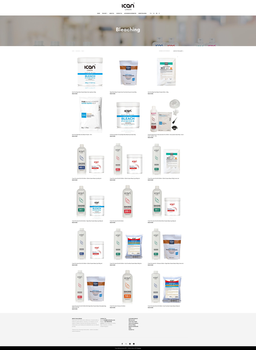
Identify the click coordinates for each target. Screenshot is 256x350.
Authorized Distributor (130, 13)
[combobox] (177, 51)
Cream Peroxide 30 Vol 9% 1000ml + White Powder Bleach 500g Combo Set (163, 178)
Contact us (119, 13)
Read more (74, 93)
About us (111, 13)
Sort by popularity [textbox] (178, 51)
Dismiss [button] (139, 348)
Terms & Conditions (133, 323)
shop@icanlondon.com (109, 320)
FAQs (130, 328)
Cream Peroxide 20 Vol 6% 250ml (116, 220)
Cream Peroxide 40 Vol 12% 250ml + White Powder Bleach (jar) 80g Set (86, 178)
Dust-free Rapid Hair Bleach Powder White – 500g (158, 92)
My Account (132, 320)
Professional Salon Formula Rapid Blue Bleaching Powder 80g (123, 134)
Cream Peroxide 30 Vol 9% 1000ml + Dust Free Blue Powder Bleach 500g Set (125, 263)
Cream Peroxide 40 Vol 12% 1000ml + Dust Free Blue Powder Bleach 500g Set (164, 306)
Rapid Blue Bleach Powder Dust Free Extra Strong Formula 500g (123, 92)
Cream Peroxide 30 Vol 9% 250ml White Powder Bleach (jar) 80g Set (162, 220)
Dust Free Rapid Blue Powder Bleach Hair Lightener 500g (84, 92)
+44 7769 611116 (108, 321)
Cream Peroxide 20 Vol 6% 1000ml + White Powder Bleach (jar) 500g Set (125, 178)
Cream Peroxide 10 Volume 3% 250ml (117, 306)
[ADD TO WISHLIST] (90, 87)
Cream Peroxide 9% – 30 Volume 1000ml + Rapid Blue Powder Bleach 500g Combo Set (165, 263)
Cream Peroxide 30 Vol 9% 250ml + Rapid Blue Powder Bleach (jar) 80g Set (87, 220)
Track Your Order (133, 321)
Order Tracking (142, 13)
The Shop (104, 13)
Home (98, 13)
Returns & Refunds (133, 326)
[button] (151, 13)
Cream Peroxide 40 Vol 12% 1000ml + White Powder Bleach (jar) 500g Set (87, 263)
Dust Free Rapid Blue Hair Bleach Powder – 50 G (82, 134)
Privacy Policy (132, 324)
